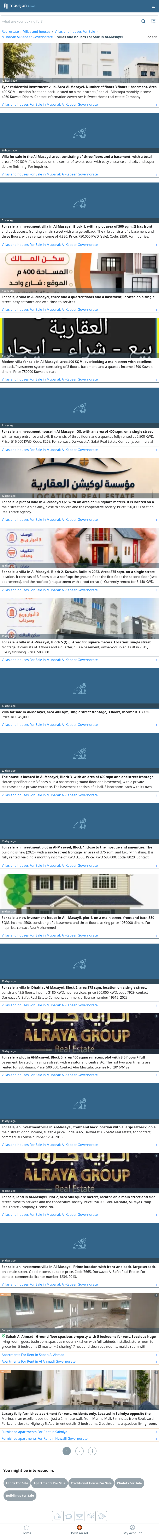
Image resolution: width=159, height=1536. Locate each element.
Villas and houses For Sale (75, 31)
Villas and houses (36, 31)
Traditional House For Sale (91, 1483)
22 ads (152, 37)
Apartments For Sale (49, 1483)
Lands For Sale (17, 1483)
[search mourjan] (143, 21)
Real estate (10, 31)
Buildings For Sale (20, 1495)
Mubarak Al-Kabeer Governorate (27, 37)
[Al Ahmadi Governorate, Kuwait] (4, 1336)
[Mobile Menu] (154, 6)
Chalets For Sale (129, 1483)
